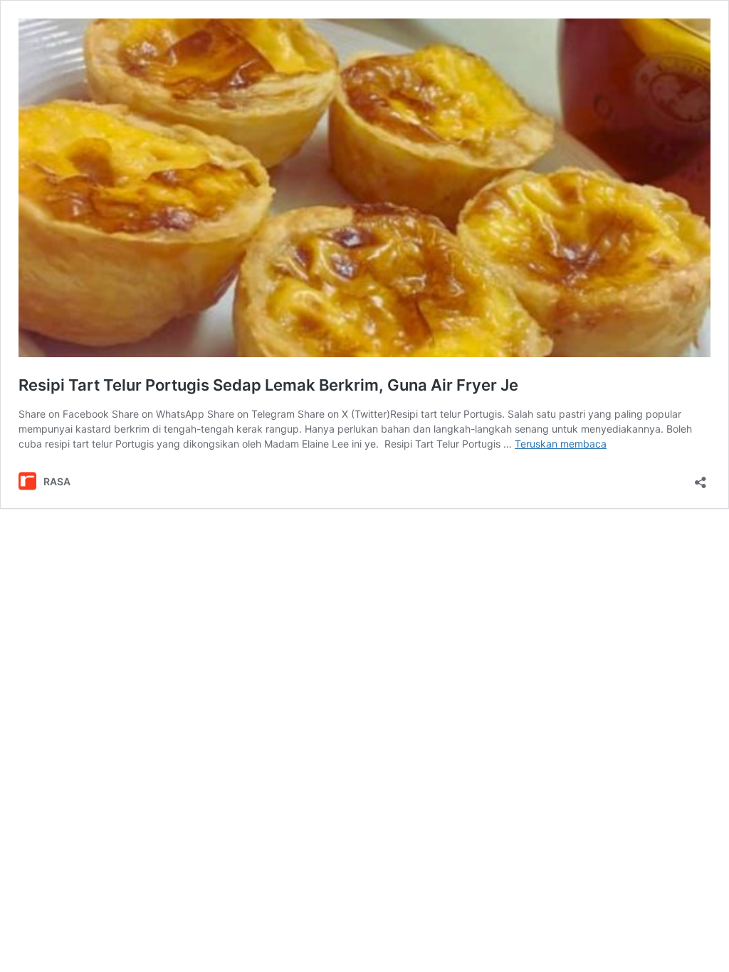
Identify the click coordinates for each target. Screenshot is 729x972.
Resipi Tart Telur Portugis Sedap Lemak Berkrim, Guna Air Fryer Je (268, 385)
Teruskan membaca (561, 444)
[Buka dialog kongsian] (700, 478)
